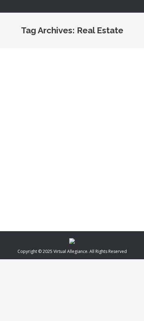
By (71, 173)
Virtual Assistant (31, 173)
